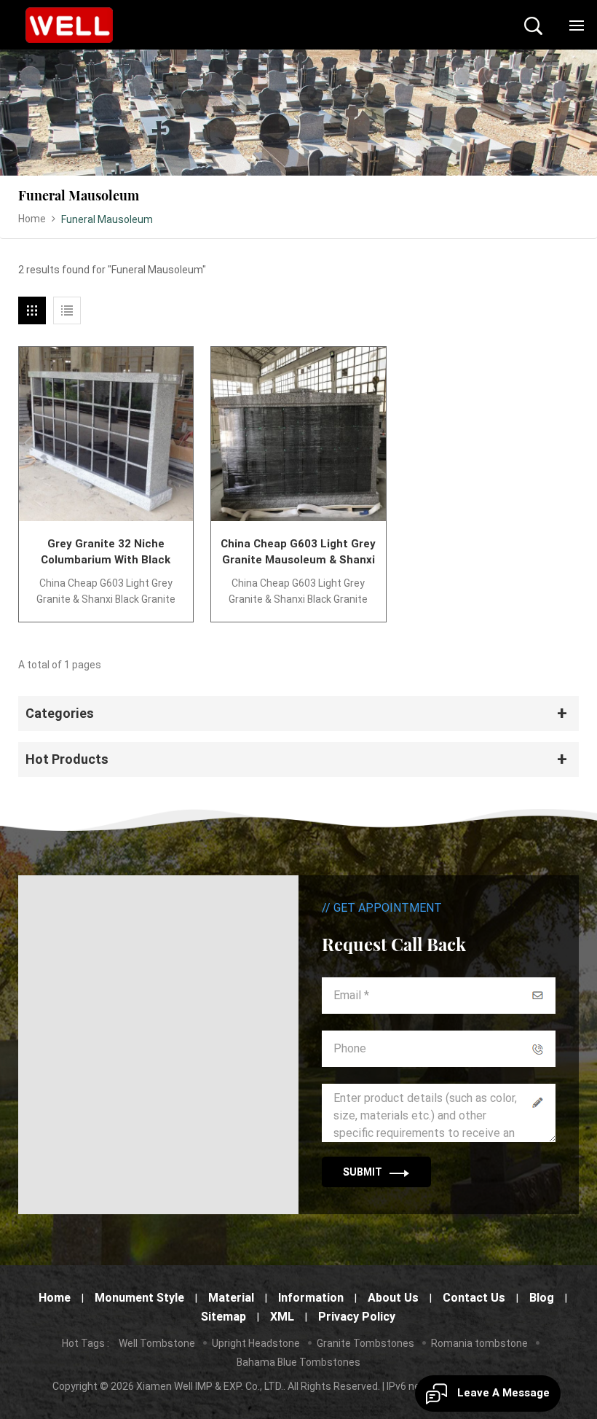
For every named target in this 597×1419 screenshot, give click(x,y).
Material (231, 1298)
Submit (362, 1172)
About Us (393, 1298)
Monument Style (139, 1298)
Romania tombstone (479, 1343)
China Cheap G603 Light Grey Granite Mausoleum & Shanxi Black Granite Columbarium (298, 552)
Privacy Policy (356, 1317)
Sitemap (223, 1317)
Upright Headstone (256, 1343)
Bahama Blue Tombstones (298, 1362)
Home (32, 218)
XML (282, 1317)
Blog (541, 1298)
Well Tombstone (157, 1343)
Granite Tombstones (365, 1343)
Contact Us (474, 1298)
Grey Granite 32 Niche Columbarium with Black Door (105, 552)
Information (311, 1298)
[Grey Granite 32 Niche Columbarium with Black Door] (106, 434)
